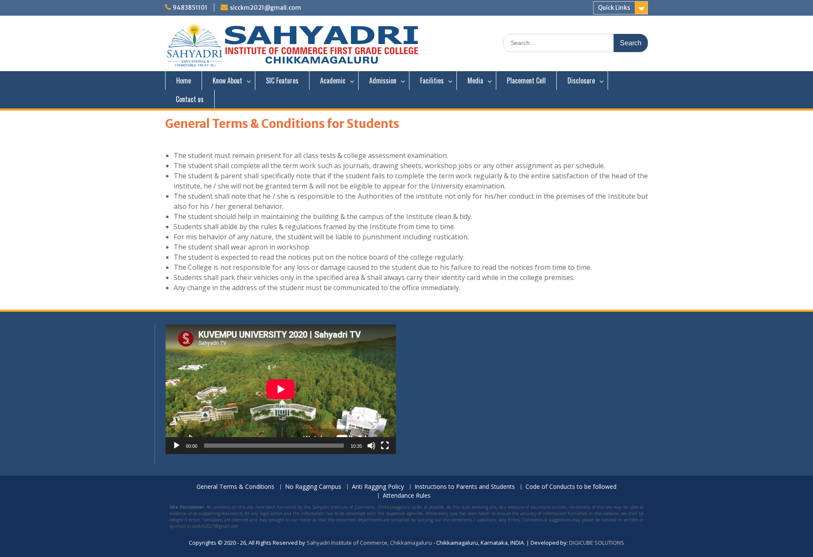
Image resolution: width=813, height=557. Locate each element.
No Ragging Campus (313, 487)
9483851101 (190, 7)
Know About (227, 80)
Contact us (190, 99)
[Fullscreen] (385, 445)
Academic (333, 80)
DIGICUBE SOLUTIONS (596, 542)
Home (183, 80)
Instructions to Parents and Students (465, 487)
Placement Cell (526, 80)
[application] (281, 389)
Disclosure (581, 80)
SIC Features (282, 80)
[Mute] (371, 445)
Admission (382, 80)
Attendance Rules (407, 496)
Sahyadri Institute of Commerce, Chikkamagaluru (369, 542)
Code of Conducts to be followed (571, 487)
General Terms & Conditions (235, 487)
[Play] (176, 445)
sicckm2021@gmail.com (265, 7)
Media (475, 80)
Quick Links (614, 7)
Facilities (432, 80)
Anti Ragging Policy (378, 487)
